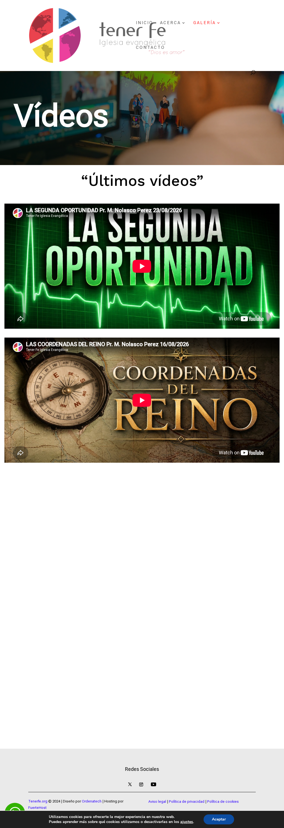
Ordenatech (92, 801)
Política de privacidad (186, 801)
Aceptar (219, 819)
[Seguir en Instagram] (141, 784)
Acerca (170, 23)
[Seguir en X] (129, 784)
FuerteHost (37, 808)
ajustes (186, 821)
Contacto (150, 47)
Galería (204, 23)
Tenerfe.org (37, 801)
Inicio (144, 23)
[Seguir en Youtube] (153, 784)
